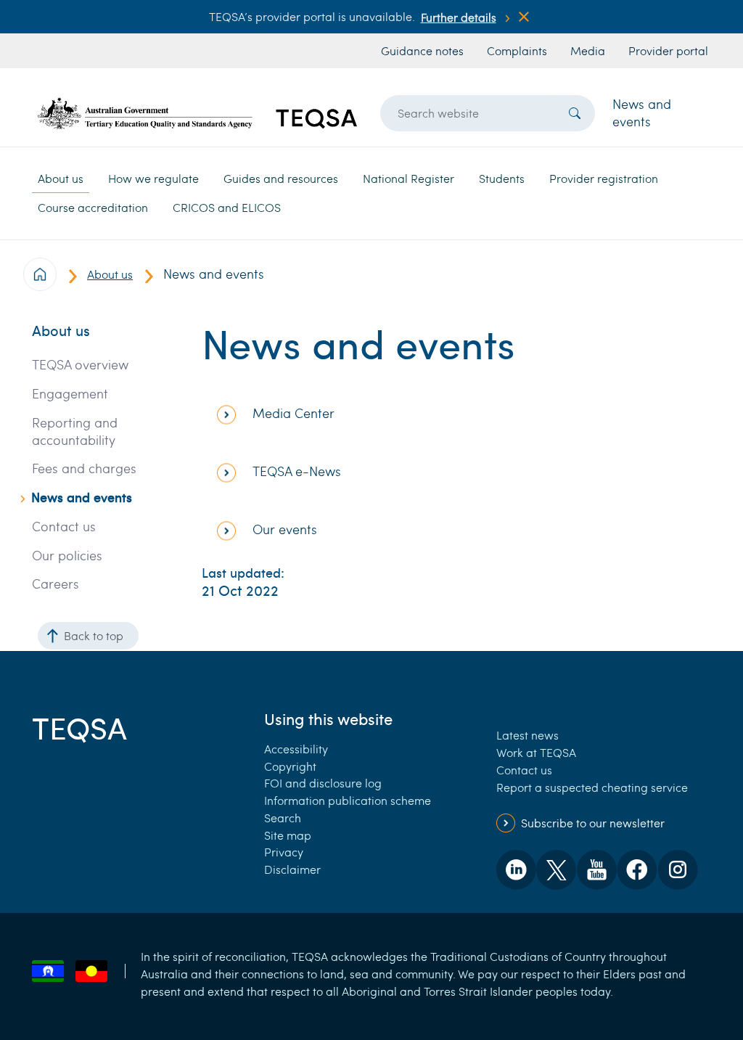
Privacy (283, 851)
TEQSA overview (80, 364)
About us (110, 274)
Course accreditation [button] (93, 207)
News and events (641, 112)
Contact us (64, 526)
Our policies (67, 555)
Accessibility (296, 748)
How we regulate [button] (153, 178)
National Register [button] (408, 178)
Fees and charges (84, 468)
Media (587, 50)
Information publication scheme (347, 800)
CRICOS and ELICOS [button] (227, 207)
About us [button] (60, 178)
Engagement (70, 393)
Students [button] (502, 178)
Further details (458, 17)
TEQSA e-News (297, 471)
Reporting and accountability (75, 431)
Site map (287, 835)
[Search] (574, 113)
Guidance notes (422, 50)
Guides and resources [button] (280, 178)
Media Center (293, 413)
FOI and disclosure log (323, 782)
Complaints (517, 50)
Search (282, 817)
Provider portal (668, 50)
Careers (55, 584)
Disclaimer (292, 869)
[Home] (197, 113)
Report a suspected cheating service (592, 787)
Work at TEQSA (536, 752)
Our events (285, 529)
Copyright (290, 766)
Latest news (527, 734)
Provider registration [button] (603, 178)
